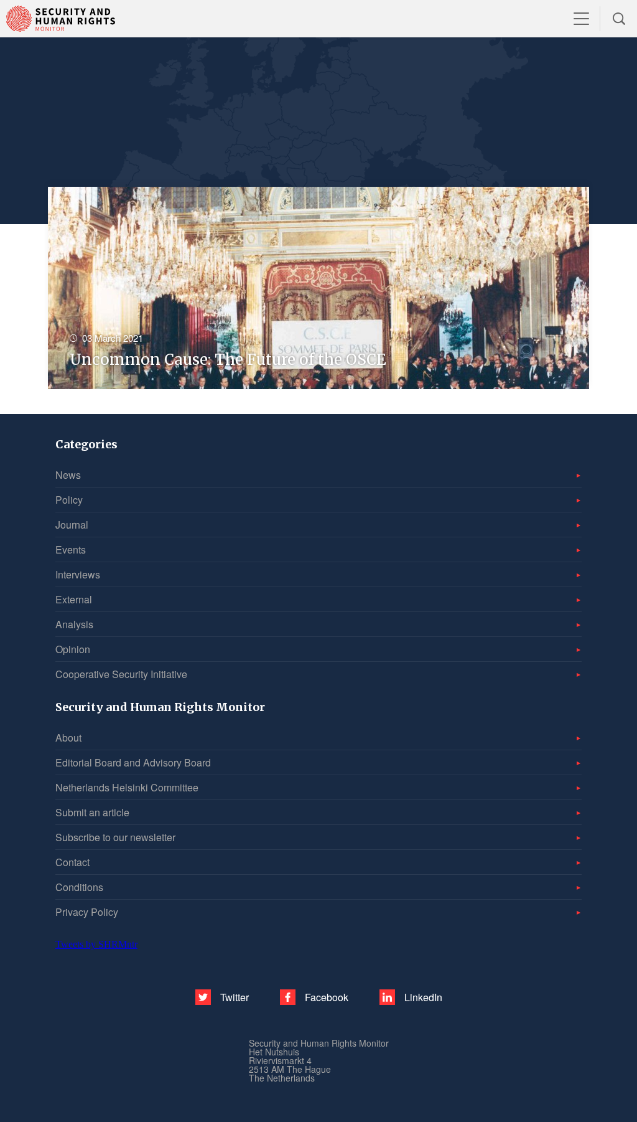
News (68, 475)
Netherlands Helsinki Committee (126, 787)
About (68, 737)
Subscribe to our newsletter (115, 837)
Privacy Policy (86, 912)
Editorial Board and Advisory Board (133, 762)
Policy (69, 500)
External (73, 599)
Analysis (74, 624)
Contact (72, 862)
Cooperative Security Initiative (121, 674)
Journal (71, 524)
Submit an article (92, 812)
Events (70, 549)
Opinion (72, 649)
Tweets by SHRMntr (96, 944)
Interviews (77, 574)
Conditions (79, 887)
